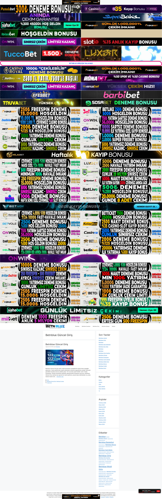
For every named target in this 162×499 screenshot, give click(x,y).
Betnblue (77, 326)
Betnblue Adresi (103, 338)
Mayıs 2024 (102, 424)
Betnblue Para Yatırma (102, 473)
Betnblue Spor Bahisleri (105, 344)
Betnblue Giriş (96, 326)
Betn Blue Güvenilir (108, 461)
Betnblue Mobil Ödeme (102, 471)
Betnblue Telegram (110, 478)
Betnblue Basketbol (106, 442)
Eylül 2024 (101, 415)
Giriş (48, 380)
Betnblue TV (101, 479)
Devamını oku (60, 376)
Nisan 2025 (102, 409)
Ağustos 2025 (102, 407)
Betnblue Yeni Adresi (109, 481)
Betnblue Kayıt (102, 368)
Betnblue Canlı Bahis (105, 450)
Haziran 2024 (102, 422)
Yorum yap (49, 382)
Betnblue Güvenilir (102, 461)
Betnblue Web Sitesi (102, 481)
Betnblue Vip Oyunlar (112, 479)
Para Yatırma (102, 388)
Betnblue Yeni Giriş (102, 483)
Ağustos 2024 (102, 417)
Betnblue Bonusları (102, 446)
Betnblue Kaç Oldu (103, 346)
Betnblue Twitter (106, 479)
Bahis (100, 380)
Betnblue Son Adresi (104, 476)
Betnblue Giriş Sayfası (104, 353)
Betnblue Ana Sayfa (102, 440)
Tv (99, 390)
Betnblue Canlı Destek (104, 359)
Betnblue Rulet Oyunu (109, 473)
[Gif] (81, 155)
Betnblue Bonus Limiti (108, 446)
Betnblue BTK (101, 448)
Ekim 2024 (101, 413)
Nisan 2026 (102, 405)
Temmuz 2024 (102, 420)
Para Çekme (102, 386)
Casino (100, 382)
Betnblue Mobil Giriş (104, 361)
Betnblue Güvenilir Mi (102, 462)
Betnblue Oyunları (60, 381)
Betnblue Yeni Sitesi (108, 483)
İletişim (113, 326)
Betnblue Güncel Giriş (57, 344)
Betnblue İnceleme (86, 326)
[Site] (40, 111)
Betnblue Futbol (108, 453)
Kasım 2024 (102, 411)
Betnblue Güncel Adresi (102, 459)
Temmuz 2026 (102, 402)
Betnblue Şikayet (105, 326)
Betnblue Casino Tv (102, 453)
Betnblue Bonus (103, 364)
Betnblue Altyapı (103, 355)
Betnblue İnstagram (104, 357)
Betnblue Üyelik (103, 366)
